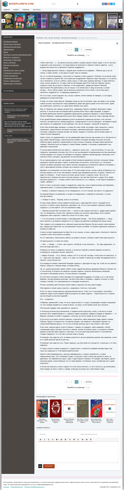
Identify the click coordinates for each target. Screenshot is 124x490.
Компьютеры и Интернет (12, 83)
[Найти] (78, 4)
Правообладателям (17, 487)
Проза (5, 52)
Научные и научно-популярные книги (17, 55)
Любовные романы (10, 42)
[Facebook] (106, 4)
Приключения (8, 49)
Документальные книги (12, 47)
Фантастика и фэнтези (12, 44)
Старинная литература (12, 73)
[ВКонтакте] (103, 4)
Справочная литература (12, 78)
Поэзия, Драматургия (11, 81)
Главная (6, 9)
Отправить (49, 466)
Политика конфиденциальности (34, 487)
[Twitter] (114, 4)
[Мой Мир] (111, 4)
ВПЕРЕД (88, 49)
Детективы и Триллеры (12, 60)
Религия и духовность (11, 57)
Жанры (16, 9)
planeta (21, 3)
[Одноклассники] (108, 4)
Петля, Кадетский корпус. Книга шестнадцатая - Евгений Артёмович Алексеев (18, 140)
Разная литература (10, 76)
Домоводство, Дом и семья (13, 70)
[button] (40, 439)
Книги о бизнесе (9, 63)
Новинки (26, 9)
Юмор (5, 68)
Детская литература (11, 65)
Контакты (36, 9)
